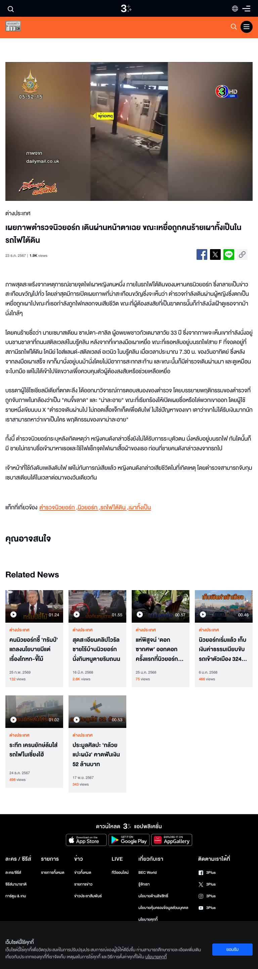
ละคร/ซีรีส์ (13, 872)
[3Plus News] (18, 28)
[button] (54, 131)
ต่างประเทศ (19, 630)
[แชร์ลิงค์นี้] (242, 254)
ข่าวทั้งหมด (82, 872)
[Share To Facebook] (202, 254)
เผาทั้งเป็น (140, 507)
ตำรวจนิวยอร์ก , (58, 507)
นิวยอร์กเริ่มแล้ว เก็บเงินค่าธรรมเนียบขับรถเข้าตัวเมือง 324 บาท (222, 649)
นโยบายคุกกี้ (148, 919)
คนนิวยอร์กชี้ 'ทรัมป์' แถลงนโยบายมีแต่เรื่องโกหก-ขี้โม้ (33, 649)
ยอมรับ (232, 949)
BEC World (147, 872)
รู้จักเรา (143, 884)
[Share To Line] (228, 254)
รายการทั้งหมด (52, 872)
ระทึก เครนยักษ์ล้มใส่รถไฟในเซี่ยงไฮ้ (33, 750)
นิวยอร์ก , (89, 507)
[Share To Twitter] (215, 254)
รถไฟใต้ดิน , (114, 507)
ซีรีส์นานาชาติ (16, 884)
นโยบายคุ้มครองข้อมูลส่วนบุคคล (163, 908)
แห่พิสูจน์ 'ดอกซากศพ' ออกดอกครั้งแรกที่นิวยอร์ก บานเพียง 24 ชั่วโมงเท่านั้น (158, 649)
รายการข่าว (83, 884)
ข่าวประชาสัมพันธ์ (88, 896)
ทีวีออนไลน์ (120, 872)
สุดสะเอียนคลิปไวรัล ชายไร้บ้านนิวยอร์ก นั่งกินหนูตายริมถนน (96, 649)
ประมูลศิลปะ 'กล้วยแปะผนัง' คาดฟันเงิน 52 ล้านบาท (96, 755)
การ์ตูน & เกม (15, 896)
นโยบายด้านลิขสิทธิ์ (153, 896)
